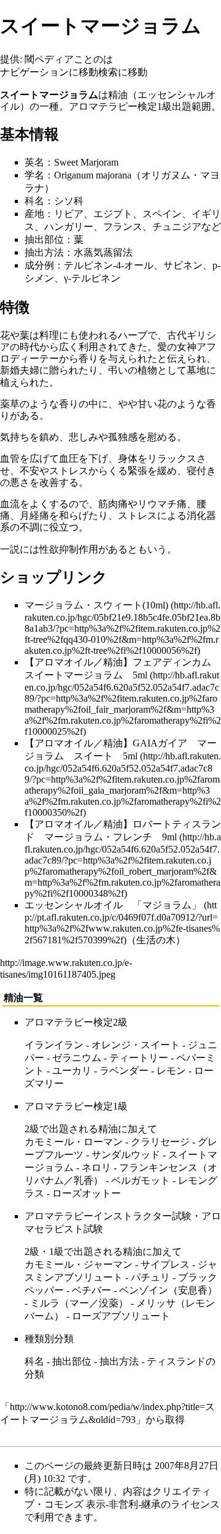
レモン (171, 1070)
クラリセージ (160, 1142)
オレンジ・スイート (135, 1045)
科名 (34, 201)
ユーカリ (71, 1070)
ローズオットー (86, 1193)
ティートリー (138, 1058)
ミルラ (45, 1303)
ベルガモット (140, 1180)
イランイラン (54, 1045)
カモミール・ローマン (74, 1142)
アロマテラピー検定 (113, 106)
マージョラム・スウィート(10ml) (96, 605)
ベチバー (91, 1290)
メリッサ (156, 1303)
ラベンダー (124, 1070)
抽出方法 (44, 252)
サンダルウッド (125, 1154)
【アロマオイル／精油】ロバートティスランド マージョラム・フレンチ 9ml (123, 830)
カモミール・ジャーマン (79, 1264)
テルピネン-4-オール (108, 265)
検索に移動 (122, 72)
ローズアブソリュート (121, 1316)
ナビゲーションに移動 (49, 72)
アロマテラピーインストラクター (98, 1216)
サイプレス (165, 1264)
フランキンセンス (158, 1167)
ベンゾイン (143, 1290)
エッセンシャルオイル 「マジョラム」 (113, 905)
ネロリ (96, 1167)
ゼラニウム (76, 1058)
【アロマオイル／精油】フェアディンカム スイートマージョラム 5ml (123, 668)
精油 (118, 95)
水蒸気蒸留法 (103, 252)
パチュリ (150, 1277)
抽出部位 (44, 239)
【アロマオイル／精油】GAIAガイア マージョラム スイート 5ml (121, 749)
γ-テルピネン (92, 278)
